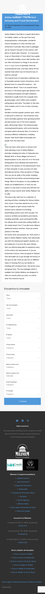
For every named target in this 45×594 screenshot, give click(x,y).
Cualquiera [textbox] (10, 348)
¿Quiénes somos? (23, 478)
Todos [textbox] (8, 308)
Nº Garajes (9, 391)
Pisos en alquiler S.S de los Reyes (23, 572)
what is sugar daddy (12, 66)
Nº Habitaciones (11, 325)
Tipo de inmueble (11, 305)
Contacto (23, 496)
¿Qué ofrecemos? (23, 482)
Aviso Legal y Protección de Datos (23, 507)
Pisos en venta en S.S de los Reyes (23, 561)
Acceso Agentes (23, 500)
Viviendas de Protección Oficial (23, 493)
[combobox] (22, 298)
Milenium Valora (23, 504)
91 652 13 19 (22, 526)
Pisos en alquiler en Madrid (23, 565)
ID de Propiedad (11, 382)
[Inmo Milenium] (22, 17)
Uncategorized (28, 25)
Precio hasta (10, 354)
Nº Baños (9, 334)
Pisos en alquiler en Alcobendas (23, 568)
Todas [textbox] (8, 298)
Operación (9, 315)
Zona (8, 295)
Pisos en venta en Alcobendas (23, 557)
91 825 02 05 (22, 542)
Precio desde (10, 344)
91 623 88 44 (22, 534)
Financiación (23, 489)
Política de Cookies (23, 511)
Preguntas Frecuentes (23, 485)
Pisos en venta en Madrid (23, 554)
